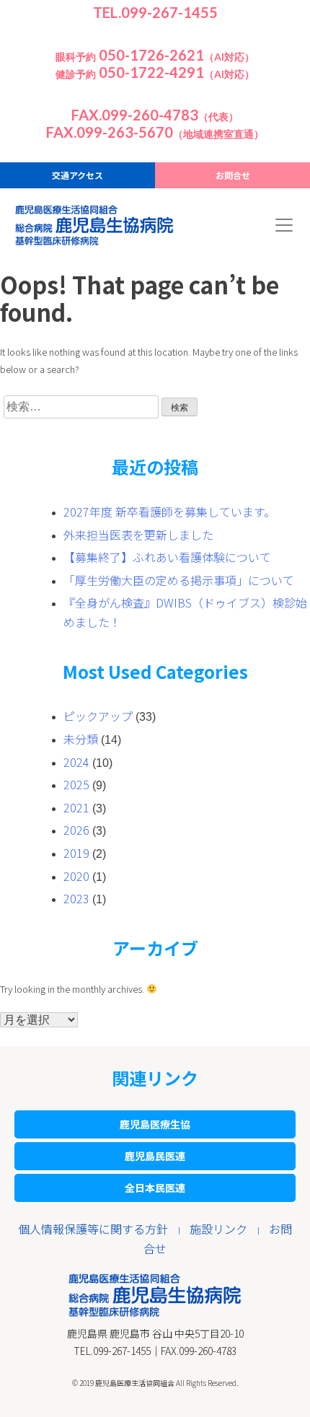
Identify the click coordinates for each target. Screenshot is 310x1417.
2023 (76, 898)
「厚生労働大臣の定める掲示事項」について (178, 580)
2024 (76, 762)
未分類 (80, 738)
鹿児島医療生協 (155, 1124)
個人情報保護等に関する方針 (93, 1228)
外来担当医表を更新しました (138, 534)
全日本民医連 (155, 1187)
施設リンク (218, 1228)
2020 (76, 876)
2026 (76, 829)
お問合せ (233, 175)
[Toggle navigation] (284, 225)
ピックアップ (98, 715)
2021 (76, 807)
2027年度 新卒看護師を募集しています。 (169, 511)
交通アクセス (77, 175)
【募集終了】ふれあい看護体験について (167, 557)
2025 (76, 784)
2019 (76, 852)
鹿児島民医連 (155, 1156)
